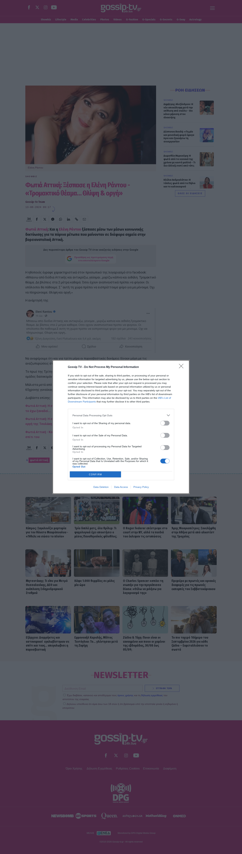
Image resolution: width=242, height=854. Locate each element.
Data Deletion (101, 487)
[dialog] (121, 427)
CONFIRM (95, 474)
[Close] (182, 367)
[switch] (165, 423)
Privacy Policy (141, 487)
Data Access (121, 487)
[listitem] (121, 415)
